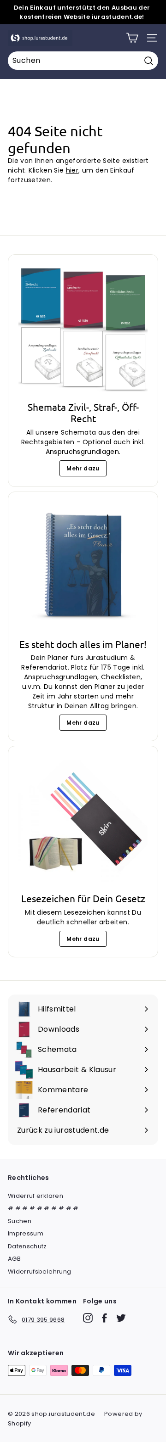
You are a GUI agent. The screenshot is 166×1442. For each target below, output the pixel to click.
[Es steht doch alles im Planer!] (83, 566)
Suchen (19, 1221)
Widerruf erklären (35, 1195)
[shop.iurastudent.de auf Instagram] (88, 1318)
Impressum (25, 1233)
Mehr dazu (82, 468)
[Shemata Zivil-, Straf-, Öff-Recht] (83, 329)
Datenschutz (27, 1246)
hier (72, 170)
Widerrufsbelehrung (39, 1271)
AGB (14, 1258)
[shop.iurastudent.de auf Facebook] (104, 1318)
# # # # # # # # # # (43, 1208)
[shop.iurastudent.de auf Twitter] (121, 1318)
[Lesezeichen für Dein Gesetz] (83, 820)
